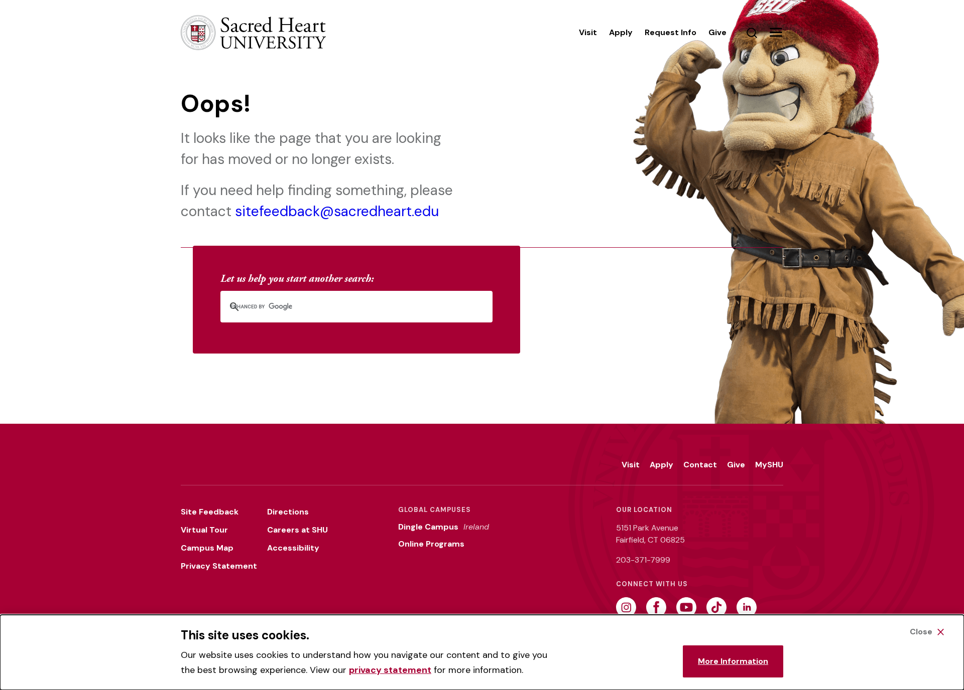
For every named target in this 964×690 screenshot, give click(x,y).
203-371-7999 (643, 560)
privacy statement (390, 670)
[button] (775, 32)
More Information (733, 661)
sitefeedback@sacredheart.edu (337, 211)
